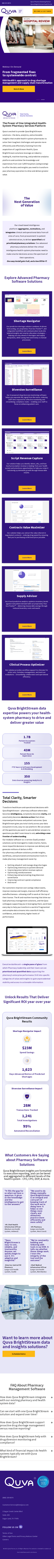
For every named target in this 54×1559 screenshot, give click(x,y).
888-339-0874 (6, 3)
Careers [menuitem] (6, 1540)
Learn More (27, 351)
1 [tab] (37, 100)
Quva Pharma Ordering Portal (40, 2)
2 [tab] (42, 100)
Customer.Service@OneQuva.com (16, 1505)
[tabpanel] (27, 58)
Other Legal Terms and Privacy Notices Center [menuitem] (20, 1536)
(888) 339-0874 (8, 1497)
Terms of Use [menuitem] (8, 1533)
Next (51, 99)
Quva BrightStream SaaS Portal (41, 4)
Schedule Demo (19, 87)
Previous (47, 99)
